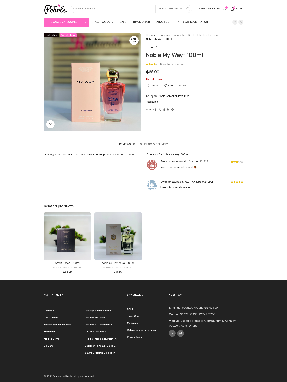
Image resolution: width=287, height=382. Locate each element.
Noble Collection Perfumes (203, 35)
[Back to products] (152, 47)
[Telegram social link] (172, 109)
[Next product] (156, 47)
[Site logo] (55, 9)
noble (154, 102)
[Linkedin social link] (168, 109)
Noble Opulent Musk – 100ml (118, 263)
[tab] (127, 143)
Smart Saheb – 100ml (67, 263)
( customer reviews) (172, 64)
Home (149, 35)
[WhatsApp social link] (240, 22)
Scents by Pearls (62, 376)
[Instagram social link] (234, 22)
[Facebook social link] (156, 109)
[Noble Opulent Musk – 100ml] (118, 236)
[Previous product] (148, 47)
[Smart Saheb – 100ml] (67, 236)
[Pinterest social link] (164, 109)
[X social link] (160, 109)
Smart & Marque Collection (67, 267)
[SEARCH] (188, 9)
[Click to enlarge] (50, 124)
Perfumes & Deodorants (171, 35)
